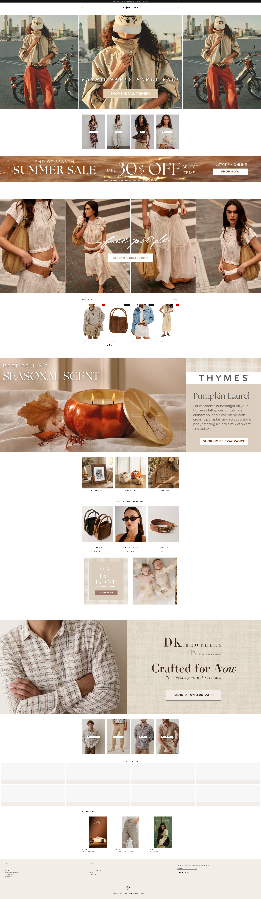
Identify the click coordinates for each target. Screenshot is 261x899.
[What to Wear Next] (163, 832)
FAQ (6, 863)
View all (175, 299)
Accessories (118, 12)
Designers (107, 12)
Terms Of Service (127, 893)
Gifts (159, 12)
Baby (154, 12)
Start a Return (8, 870)
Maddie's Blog (93, 874)
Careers (91, 872)
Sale (165, 12)
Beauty (147, 12)
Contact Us (7, 865)
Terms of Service (8, 878)
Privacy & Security (135, 893)
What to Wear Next (153, 851)
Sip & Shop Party (93, 868)
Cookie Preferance (144, 893)
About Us (92, 863)
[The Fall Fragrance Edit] (97, 832)
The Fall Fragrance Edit (88, 851)
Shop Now (97, 494)
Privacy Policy (8, 879)
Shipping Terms (8, 876)
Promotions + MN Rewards (95, 870)
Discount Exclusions (9, 874)
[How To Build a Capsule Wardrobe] (130, 832)
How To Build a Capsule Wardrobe (124, 851)
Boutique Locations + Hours (95, 865)
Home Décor (129, 12)
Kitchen (139, 12)
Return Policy (8, 868)
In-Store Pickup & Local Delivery (12, 872)
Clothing (97, 12)
